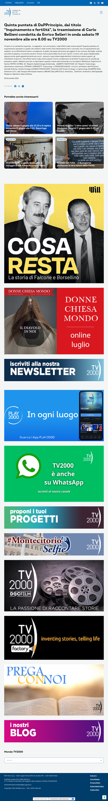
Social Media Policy (97, 786)
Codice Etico (94, 790)
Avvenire (30, 3)
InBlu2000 (19, 3)
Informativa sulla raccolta (40, 799)
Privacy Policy (95, 783)
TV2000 (8, 3)
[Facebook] (90, 2)
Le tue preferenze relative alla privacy (59, 799)
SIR (38, 3)
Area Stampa (95, 779)
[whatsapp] (22, 86)
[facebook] (15, 86)
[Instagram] (98, 2)
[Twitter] (94, 2)
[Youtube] (102, 2)
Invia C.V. (93, 776)
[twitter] (19, 86)
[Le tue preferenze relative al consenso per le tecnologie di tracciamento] (104, 797)
